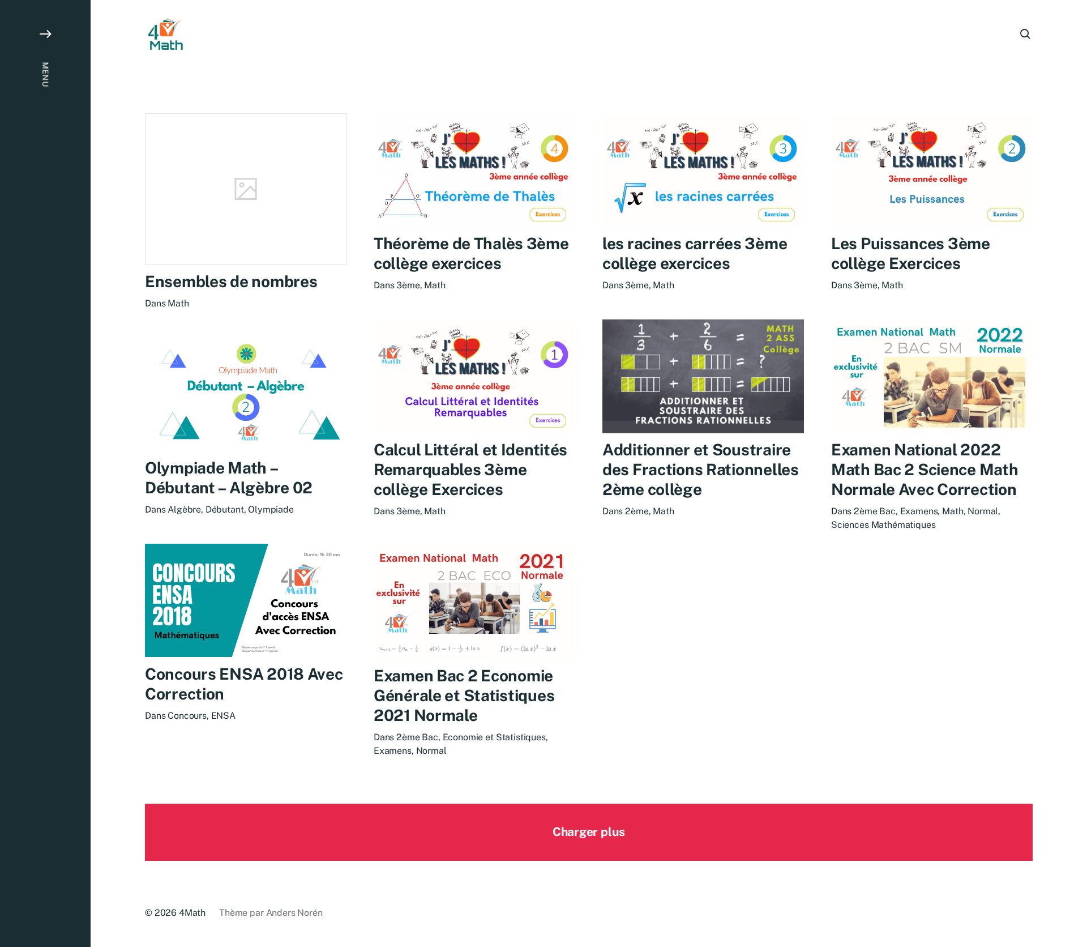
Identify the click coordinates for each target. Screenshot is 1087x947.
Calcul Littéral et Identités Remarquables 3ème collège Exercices (470, 469)
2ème (636, 511)
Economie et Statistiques (494, 737)
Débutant (225, 509)
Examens (919, 511)
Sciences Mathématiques (883, 524)
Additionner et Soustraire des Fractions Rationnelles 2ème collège (700, 470)
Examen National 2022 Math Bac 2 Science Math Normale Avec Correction (924, 469)
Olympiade (271, 509)
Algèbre (184, 509)
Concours (187, 715)
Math (178, 303)
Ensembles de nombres (231, 281)
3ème (408, 285)
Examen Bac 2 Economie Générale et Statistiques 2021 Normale (464, 696)
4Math (192, 912)
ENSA (223, 715)
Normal (983, 511)
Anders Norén (294, 912)
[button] (45, 473)
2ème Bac (875, 511)
